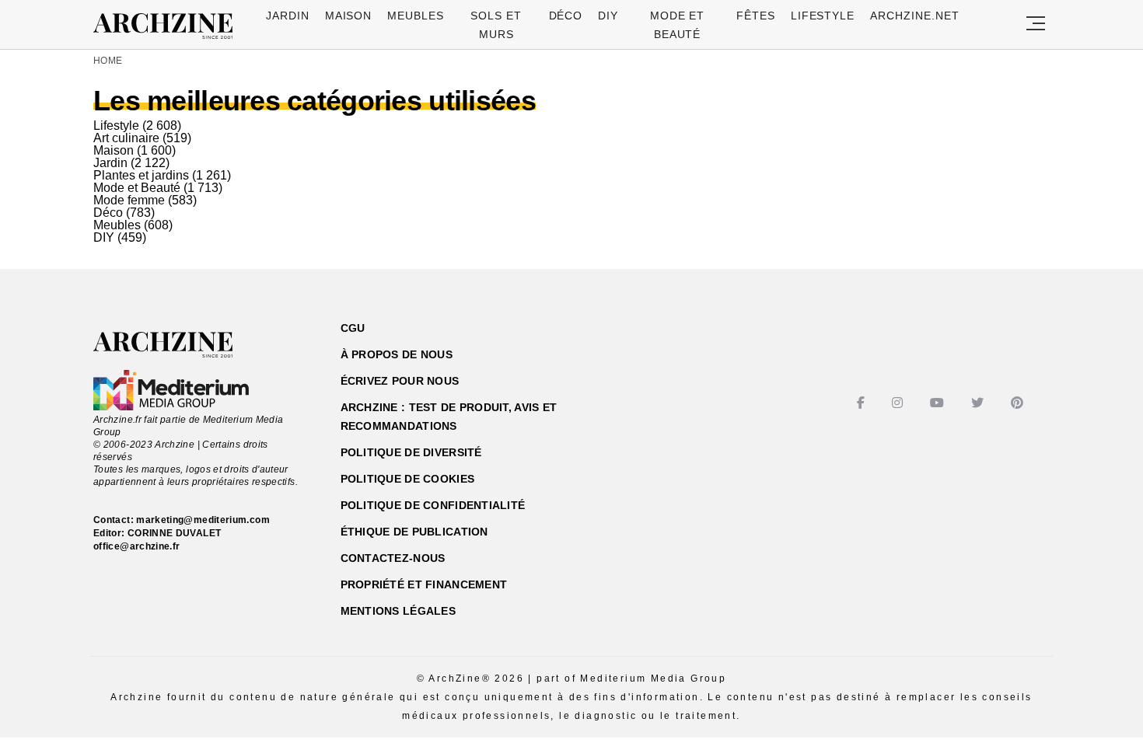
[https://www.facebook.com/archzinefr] (863, 403)
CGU (353, 328)
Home (107, 60)
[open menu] (1036, 24)
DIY (608, 15)
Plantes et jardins (141, 175)
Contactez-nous (393, 558)
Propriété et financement (424, 584)
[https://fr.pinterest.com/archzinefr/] (1019, 403)
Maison (348, 15)
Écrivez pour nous (400, 381)
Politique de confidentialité (433, 505)
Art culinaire (126, 138)
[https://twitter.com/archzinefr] (979, 403)
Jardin (287, 15)
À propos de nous (397, 354)
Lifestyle (823, 15)
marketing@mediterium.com (203, 520)
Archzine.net (914, 15)
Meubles (415, 15)
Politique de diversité (411, 452)
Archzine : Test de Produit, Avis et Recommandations (449, 416)
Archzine (168, 26)
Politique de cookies (408, 479)
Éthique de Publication (414, 531)
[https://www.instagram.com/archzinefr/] (899, 403)
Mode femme (129, 200)
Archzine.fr (176, 345)
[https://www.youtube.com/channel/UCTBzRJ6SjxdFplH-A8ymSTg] (939, 403)
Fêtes (755, 15)
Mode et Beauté (136, 187)
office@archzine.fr (136, 546)
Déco (566, 15)
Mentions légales (398, 611)
